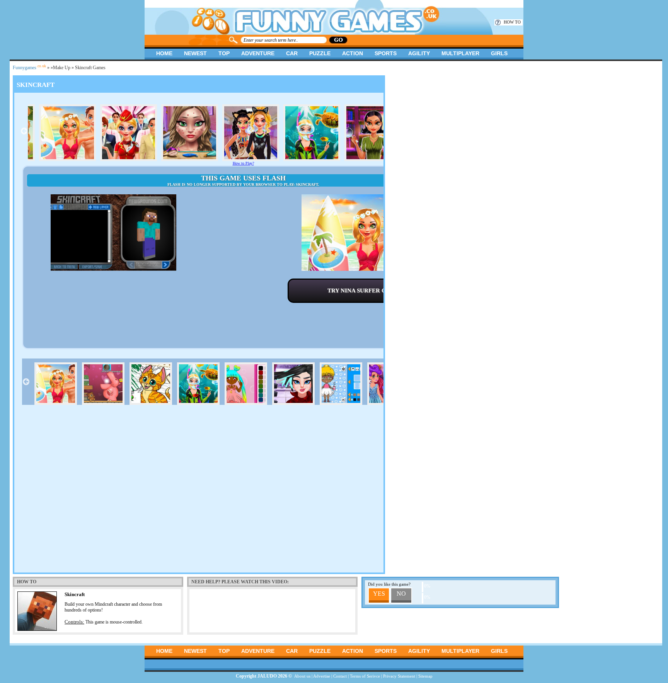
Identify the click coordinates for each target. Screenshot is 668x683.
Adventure (257, 53)
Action (352, 53)
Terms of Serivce (365, 676)
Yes (379, 593)
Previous (24, 131)
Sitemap (425, 676)
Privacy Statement (399, 676)
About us (302, 676)
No (401, 593)
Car (292, 53)
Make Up (61, 67)
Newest (195, 53)
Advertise (321, 676)
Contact (340, 676)
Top (224, 53)
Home (164, 53)
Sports (386, 53)
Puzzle (320, 53)
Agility (419, 53)
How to (512, 22)
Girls (499, 53)
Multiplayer (460, 53)
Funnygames (29, 67)
